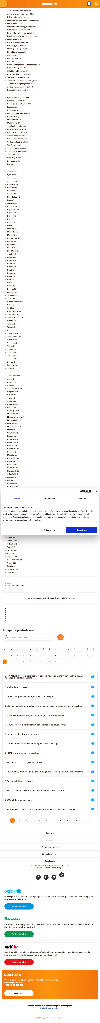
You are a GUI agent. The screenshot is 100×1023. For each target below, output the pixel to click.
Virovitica (11, 343)
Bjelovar (10, 175)
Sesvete (10, 295)
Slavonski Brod (13, 302)
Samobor (11, 292)
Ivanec (10, 200)
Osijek (9, 257)
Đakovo (10, 194)
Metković (11, 235)
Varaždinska (12, 145)
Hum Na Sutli (12, 197)
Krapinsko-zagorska (15, 116)
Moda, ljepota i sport (15, 49)
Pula (9, 279)
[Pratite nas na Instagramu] (54, 877)
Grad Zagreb (12, 158)
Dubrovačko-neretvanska (17, 104)
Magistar (10, 455)
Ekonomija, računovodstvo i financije (21, 20)
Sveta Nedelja (12, 311)
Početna (10, 584)
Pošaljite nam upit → (50, 1008)
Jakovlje (10, 203)
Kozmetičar (11, 449)
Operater (10, 477)
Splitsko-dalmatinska (15, 142)
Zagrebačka (12, 161)
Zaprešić (10, 365)
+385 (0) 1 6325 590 (13, 985)
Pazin (9, 263)
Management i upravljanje (17, 42)
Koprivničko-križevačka (16, 113)
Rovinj (9, 286)
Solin (9, 305)
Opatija (10, 254)
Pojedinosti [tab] (50, 499)
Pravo (9, 61)
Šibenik (10, 321)
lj (11, 655)
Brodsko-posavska (14, 101)
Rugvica (10, 289)
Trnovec (10, 324)
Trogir (9, 327)
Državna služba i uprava (16, 17)
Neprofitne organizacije (16, 52)
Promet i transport (14, 68)
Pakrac (10, 260)
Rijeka (9, 283)
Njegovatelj (11, 471)
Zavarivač (11, 569)
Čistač (9, 401)
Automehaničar (13, 388)
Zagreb (10, 362)
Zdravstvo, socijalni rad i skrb (18, 87)
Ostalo (9, 55)
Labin (9, 225)
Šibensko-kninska (14, 135)
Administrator (12, 376)
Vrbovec (10, 349)
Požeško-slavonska (15, 129)
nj (30, 655)
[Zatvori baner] (96, 491)
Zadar (9, 359)
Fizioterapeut (12, 426)
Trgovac (10, 550)
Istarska (10, 107)
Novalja (10, 248)
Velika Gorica (12, 336)
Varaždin (10, 333)
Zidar (9, 572)
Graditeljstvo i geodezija (16, 30)
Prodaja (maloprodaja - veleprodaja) (21, 65)
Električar (11, 414)
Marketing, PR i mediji (15, 46)
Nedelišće (11, 241)
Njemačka (11, 244)
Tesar (9, 547)
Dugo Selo (11, 191)
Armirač (10, 382)
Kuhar (9, 452)
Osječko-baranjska (14, 126)
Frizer (9, 430)
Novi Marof (11, 251)
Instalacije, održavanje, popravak (20, 36)
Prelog (9, 276)
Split (9, 308)
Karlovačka (11, 110)
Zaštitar (10, 566)
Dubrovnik (11, 184)
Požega (10, 273)
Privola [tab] (17, 499)
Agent (9, 379)
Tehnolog (11, 544)
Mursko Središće (14, 238)
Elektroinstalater (13, 417)
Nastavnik (11, 468)
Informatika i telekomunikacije (19, 33)
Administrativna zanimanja (17, 11)
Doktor (10, 407)
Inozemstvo (11, 164)
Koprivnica (11, 210)
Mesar (9, 461)
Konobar (10, 442)
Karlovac (10, 206)
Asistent (10, 385)
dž (43, 649)
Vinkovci (10, 340)
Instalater (11, 433)
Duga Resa (11, 187)
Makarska (11, 232)
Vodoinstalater (13, 560)
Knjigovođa (11, 439)
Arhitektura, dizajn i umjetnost (19, 14)
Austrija (10, 171)
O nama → (18, 993)
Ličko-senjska (12, 120)
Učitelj (9, 553)
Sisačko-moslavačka (15, 139)
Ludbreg (10, 229)
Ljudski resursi (13, 39)
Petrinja (10, 267)
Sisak (9, 298)
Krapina (10, 213)
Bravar (10, 395)
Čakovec (10, 181)
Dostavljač (11, 411)
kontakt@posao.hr (13, 982)
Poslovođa (11, 487)
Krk (8, 219)
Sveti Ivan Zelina (13, 314)
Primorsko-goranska (15, 132)
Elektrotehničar (13, 420)
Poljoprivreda (12, 58)
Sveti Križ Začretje (14, 317)
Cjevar (9, 398)
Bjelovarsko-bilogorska (16, 97)
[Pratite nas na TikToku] (62, 876)
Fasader (10, 423)
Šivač (9, 537)
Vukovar (10, 352)
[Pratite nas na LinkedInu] (46, 877)
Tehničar (10, 541)
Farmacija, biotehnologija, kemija (20, 27)
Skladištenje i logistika (16, 71)
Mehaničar (11, 458)
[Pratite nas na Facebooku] (38, 877)
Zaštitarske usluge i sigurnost (18, 84)
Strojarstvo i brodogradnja (17, 74)
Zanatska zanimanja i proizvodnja (20, 80)
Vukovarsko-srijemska (16, 151)
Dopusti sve (82, 530)
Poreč (9, 270)
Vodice (10, 346)
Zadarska (11, 155)
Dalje (77, 821)
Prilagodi (48, 530)
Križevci (10, 216)
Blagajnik (10, 392)
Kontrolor (10, 445)
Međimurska (12, 123)
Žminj (9, 368)
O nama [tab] (82, 499)
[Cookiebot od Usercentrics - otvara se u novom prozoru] (80, 491)
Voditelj (10, 556)
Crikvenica (11, 178)
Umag (9, 330)
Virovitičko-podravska (16, 148)
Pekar (9, 480)
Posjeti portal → (19, 906)
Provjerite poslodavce (16, 585)
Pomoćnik (11, 484)
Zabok (9, 356)
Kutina (9, 222)
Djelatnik (10, 404)
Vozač (9, 563)
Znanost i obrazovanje (16, 90)
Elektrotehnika (13, 23)
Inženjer (10, 436)
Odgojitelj (11, 474)
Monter (10, 464)
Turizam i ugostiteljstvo (16, 77)
